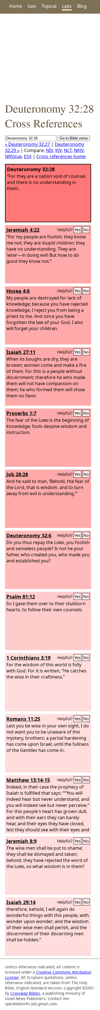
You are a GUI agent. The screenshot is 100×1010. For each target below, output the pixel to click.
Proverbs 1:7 (21, 413)
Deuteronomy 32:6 (28, 535)
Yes (77, 229)
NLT (68, 150)
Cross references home (61, 156)
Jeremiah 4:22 (22, 229)
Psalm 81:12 (20, 596)
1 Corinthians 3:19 (28, 657)
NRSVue (13, 156)
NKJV (79, 150)
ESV (28, 156)
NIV (49, 150)
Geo (32, 6)
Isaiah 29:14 (21, 902)
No (86, 229)
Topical (49, 6)
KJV (58, 150)
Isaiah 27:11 (21, 352)
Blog (82, 6)
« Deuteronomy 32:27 (27, 144)
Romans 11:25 (23, 718)
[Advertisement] (50, 57)
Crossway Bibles (25, 993)
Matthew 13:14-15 (28, 780)
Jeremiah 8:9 (21, 841)
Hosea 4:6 (18, 291)
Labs (67, 6)
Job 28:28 (17, 474)
